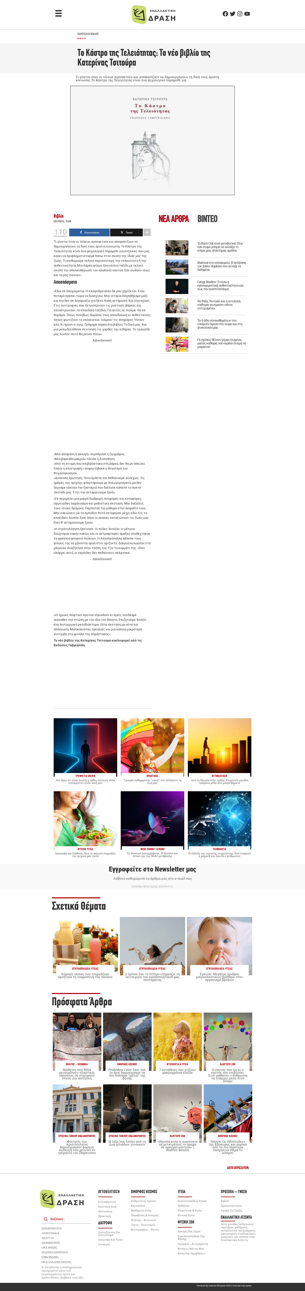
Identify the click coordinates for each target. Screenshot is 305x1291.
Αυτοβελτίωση (109, 1192)
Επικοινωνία (49, 1257)
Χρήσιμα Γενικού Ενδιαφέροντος (76, 1136)
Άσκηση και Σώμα (189, 1231)
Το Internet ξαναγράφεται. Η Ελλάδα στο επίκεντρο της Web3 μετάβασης (152, 855)
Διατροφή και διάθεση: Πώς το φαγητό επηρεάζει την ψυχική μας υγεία (85, 855)
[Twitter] (232, 14)
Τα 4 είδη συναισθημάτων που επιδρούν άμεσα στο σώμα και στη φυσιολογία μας (219, 324)
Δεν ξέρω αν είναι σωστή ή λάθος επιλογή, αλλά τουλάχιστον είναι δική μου (85, 781)
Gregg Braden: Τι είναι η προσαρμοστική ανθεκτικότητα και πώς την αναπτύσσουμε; (220, 285)
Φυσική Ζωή (186, 1222)
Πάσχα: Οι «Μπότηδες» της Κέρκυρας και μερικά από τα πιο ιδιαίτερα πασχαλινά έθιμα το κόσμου (228, 1147)
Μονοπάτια (105, 1211)
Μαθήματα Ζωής (141, 1210)
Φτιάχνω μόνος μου (191, 1248)
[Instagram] (240, 14)
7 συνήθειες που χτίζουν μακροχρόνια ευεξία (177, 1071)
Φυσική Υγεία (186, 1215)
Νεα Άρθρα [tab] (174, 220)
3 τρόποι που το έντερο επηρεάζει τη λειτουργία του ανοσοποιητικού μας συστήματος (152, 977)
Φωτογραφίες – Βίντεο (145, 1229)
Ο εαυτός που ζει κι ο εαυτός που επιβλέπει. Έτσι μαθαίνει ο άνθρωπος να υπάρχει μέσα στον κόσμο (228, 1075)
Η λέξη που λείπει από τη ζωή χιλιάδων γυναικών (127, 1142)
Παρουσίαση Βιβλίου (88, 34)
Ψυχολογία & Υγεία (177, 1064)
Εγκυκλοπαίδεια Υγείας (85, 968)
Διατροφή (105, 1223)
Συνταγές (104, 1244)
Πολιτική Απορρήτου (54, 1252)
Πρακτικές (104, 1216)
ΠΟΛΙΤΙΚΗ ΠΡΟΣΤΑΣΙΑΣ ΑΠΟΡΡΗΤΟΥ (152, 886)
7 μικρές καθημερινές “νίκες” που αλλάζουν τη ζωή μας (152, 781)
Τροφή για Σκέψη (231, 1210)
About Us (47, 1238)
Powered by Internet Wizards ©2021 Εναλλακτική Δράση (224, 1285)
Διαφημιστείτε (50, 1243)
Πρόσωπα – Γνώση (234, 1192)
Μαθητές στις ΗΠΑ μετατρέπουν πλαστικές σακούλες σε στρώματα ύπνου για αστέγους (77, 1074)
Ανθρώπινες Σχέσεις (143, 1201)
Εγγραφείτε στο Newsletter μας (152, 869)
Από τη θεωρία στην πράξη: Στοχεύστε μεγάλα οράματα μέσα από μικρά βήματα (219, 781)
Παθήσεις (183, 1205)
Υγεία (181, 1192)
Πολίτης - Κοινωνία (77, 1064)
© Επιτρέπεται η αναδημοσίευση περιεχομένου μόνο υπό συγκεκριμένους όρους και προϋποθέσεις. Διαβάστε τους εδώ (62, 1272)
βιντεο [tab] (207, 220)
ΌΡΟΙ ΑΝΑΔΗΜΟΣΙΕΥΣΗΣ (56, 1262)
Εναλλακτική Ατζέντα (236, 1217)
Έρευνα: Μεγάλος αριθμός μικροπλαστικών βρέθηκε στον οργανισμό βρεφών (219, 977)
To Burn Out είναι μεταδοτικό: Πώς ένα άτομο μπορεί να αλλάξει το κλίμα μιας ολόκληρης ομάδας (220, 246)
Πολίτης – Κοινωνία (143, 1220)
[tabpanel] (202, 294)
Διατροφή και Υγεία (110, 1239)
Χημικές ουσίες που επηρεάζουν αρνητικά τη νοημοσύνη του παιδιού (85, 975)
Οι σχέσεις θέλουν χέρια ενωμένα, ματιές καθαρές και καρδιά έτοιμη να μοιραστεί (221, 343)
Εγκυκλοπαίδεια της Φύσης (191, 1237)
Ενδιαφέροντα (107, 1201)
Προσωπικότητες (231, 1205)
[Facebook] (225, 14)
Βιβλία (81, 38)
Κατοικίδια (138, 1205)
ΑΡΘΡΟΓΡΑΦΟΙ (50, 1233)
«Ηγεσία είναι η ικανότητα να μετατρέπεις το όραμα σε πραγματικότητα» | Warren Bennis (178, 1145)
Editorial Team (62, 221)
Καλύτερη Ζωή (227, 1064)
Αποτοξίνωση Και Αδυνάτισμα (109, 1233)
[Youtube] (247, 14)
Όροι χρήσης (49, 1247)
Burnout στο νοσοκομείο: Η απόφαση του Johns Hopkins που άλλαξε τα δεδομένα (221, 266)
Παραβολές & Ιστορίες (145, 1215)
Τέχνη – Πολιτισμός (143, 1224)
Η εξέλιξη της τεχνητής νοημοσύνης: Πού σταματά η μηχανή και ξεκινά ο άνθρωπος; (220, 855)
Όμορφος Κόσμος (127, 1064)
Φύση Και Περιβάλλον (191, 1253)
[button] (59, 13)
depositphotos (51, 1228)
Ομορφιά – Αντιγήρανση (193, 1244)
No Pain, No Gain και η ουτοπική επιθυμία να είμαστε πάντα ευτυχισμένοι (218, 304)
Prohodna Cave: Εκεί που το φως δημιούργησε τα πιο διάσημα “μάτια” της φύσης (127, 1074)
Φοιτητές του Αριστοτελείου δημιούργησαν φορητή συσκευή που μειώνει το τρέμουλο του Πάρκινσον (77, 1147)
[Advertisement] (102, 397)
